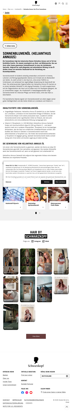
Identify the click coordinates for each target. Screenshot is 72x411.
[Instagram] (26, 392)
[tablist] (36, 212)
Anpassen (8, 182)
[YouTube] (31, 392)
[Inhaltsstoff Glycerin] (13, 198)
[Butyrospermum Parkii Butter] (58, 198)
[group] (36, 201)
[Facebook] (22, 392)
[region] (36, 174)
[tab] (36, 213)
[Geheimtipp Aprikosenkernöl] (36, 198)
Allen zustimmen (60, 182)
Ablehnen (46, 182)
